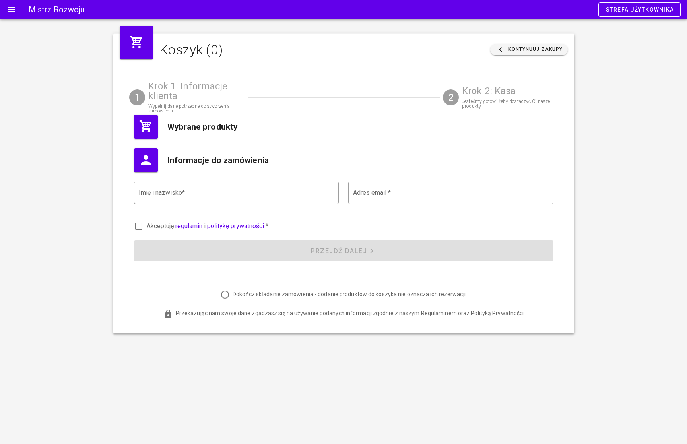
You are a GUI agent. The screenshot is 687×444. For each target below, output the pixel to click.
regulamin (189, 226)
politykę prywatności (236, 226)
